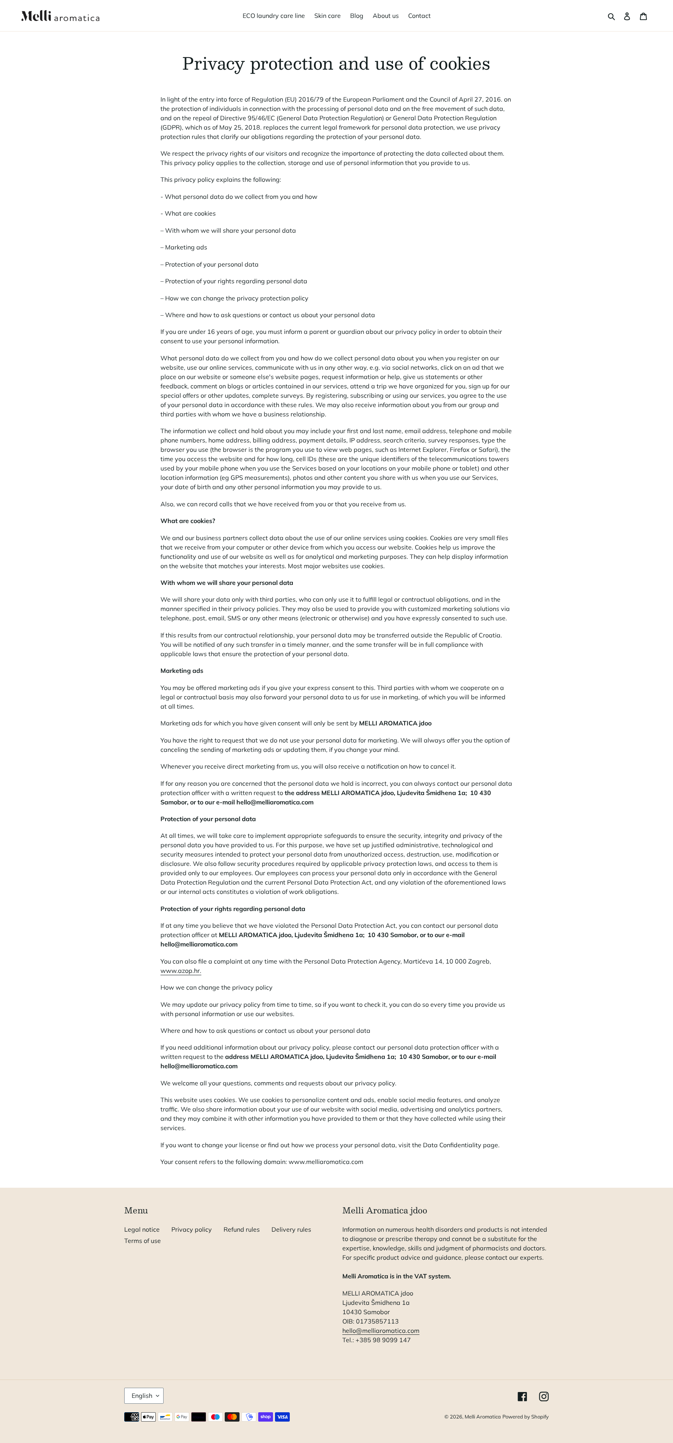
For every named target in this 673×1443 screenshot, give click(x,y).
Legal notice (142, 1229)
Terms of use (142, 1241)
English (142, 1395)
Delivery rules (291, 1229)
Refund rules (242, 1229)
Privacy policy (191, 1229)
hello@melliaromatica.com (380, 1330)
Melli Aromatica (483, 1416)
